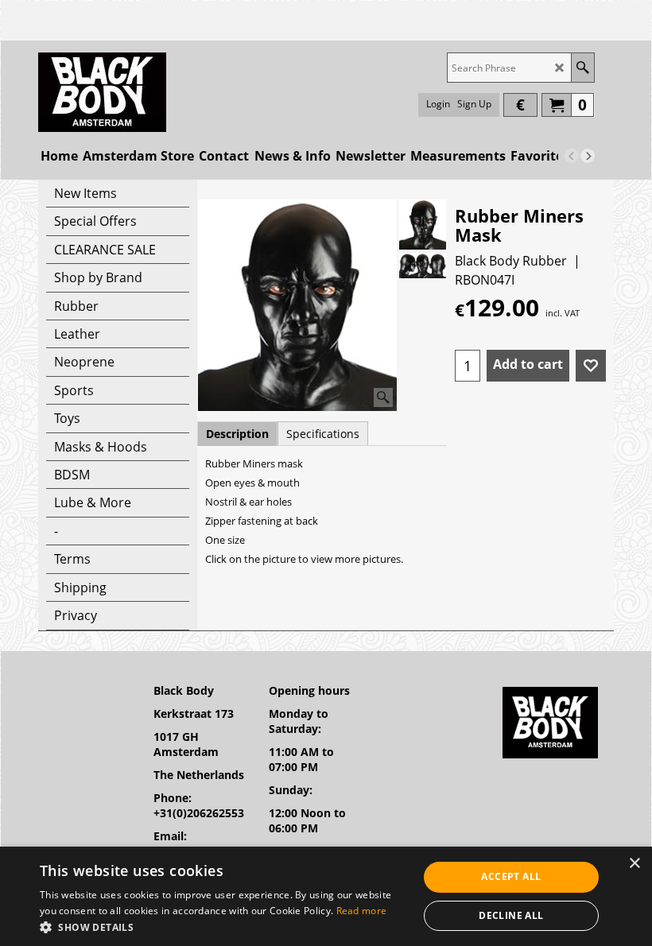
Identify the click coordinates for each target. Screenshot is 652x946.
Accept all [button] (511, 876)
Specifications (322, 433)
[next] (587, 156)
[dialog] (326, 896)
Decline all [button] (511, 915)
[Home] (102, 92)
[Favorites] (591, 366)
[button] (223, 926)
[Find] (582, 67)
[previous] (572, 156)
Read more (361, 910)
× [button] (634, 864)
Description (237, 433)
